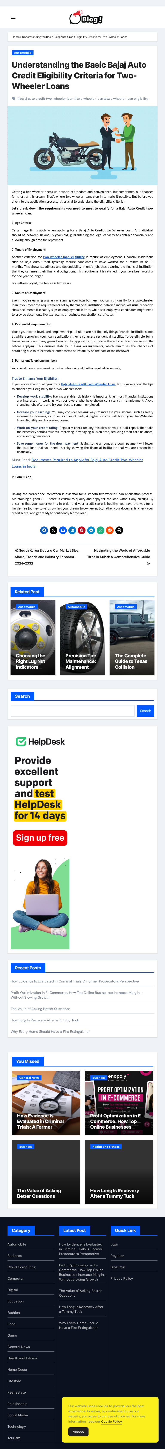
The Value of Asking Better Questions (40, 1009)
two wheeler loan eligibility (127, 98)
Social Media (18, 1415)
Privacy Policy (122, 1278)
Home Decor (18, 1369)
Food (12, 1324)
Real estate (17, 1392)
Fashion (14, 1312)
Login (115, 1244)
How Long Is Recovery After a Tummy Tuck (45, 1020)
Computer (16, 1278)
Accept (78, 1431)
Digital (13, 1290)
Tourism (14, 1438)
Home (16, 37)
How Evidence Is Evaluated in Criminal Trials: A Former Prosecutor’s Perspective (75, 981)
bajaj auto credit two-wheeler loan (46, 98)
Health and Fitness (105, 1147)
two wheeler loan (90, 98)
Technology (17, 1426)
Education (16, 1301)
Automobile (22, 53)
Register (117, 1255)
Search (22, 696)
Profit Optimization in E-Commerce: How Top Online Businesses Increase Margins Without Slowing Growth (118, 1127)
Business (98, 1078)
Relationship (18, 1404)
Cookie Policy (111, 1421)
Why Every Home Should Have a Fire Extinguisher (50, 1031)
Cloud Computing (22, 1267)
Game (12, 1335)
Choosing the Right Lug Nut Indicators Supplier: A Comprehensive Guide (32, 670)
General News (29, 1078)
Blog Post (118, 1267)
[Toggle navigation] (13, 17)
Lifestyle (14, 1381)
